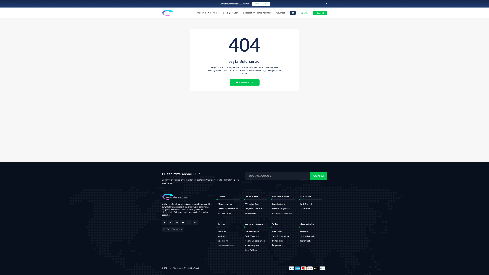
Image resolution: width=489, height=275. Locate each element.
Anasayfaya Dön (246, 82)
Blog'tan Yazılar (305, 241)
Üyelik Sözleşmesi (252, 236)
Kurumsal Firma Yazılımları (228, 209)
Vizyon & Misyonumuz (226, 245)
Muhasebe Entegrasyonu (282, 213)
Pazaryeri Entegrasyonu (281, 209)
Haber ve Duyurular (307, 236)
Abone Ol (318, 176)
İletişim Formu (277, 245)
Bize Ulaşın (222, 236)
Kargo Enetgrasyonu (280, 204)
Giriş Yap (305, 13)
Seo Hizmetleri (250, 213)
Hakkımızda (222, 232)
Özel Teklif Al (223, 241)
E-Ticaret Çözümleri (252, 204)
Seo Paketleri (305, 209)
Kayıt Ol (320, 13)
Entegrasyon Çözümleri (254, 209)
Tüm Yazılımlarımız (225, 213)
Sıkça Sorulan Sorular (280, 236)
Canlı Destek (172, 229)
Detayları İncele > (261, 4)
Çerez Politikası (251, 250)
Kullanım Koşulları (252, 245)
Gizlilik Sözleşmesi (252, 232)
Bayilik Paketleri (306, 204)
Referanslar (304, 232)
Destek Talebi (277, 241)
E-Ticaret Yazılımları (225, 204)
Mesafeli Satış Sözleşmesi (255, 241)
